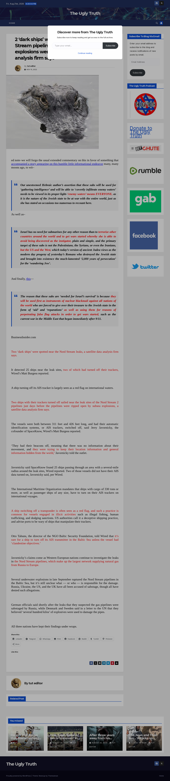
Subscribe (110, 45)
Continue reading (85, 53)
